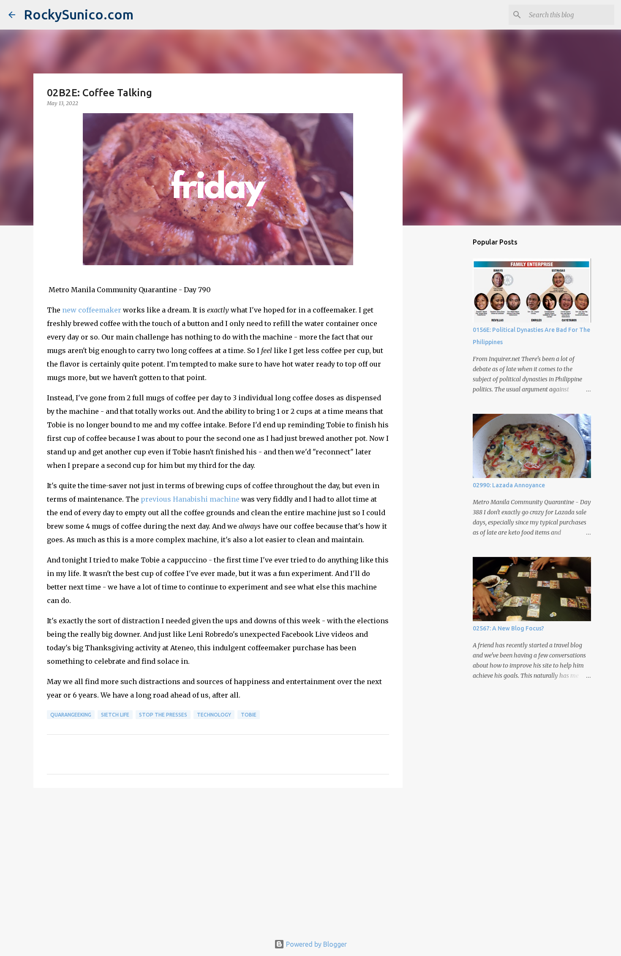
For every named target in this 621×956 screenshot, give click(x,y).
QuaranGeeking (70, 714)
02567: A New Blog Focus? (508, 628)
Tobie (248, 714)
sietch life (115, 714)
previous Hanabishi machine (190, 499)
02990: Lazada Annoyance (509, 485)
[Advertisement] (218, 860)
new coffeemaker (91, 310)
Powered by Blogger (315, 944)
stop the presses (163, 714)
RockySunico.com (78, 14)
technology (214, 714)
